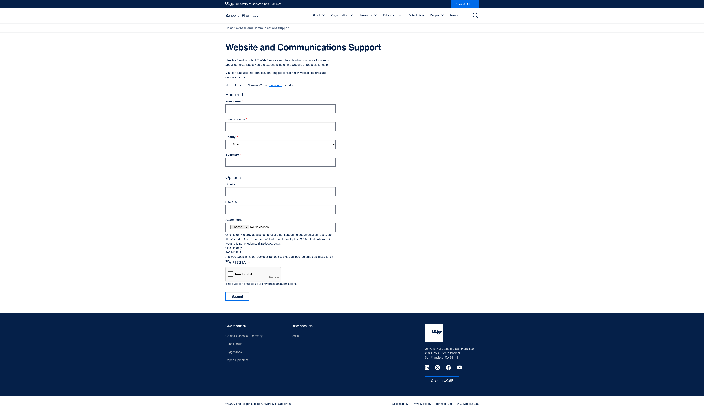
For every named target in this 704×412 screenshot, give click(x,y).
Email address (235, 119)
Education (390, 15)
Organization (339, 15)
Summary (232, 154)
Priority (230, 137)
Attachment (233, 219)
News (454, 15)
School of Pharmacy (241, 15)
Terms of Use (444, 404)
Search (476, 15)
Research (365, 15)
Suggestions (233, 352)
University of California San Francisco (259, 5)
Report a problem (236, 360)
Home (229, 28)
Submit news (233, 344)
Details (230, 184)
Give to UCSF (467, 5)
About (316, 15)
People (434, 15)
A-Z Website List (467, 404)
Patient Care (416, 15)
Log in (295, 336)
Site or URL (233, 202)
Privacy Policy (422, 404)
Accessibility (400, 404)
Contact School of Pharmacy (244, 336)
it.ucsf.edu (275, 85)
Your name (233, 101)
